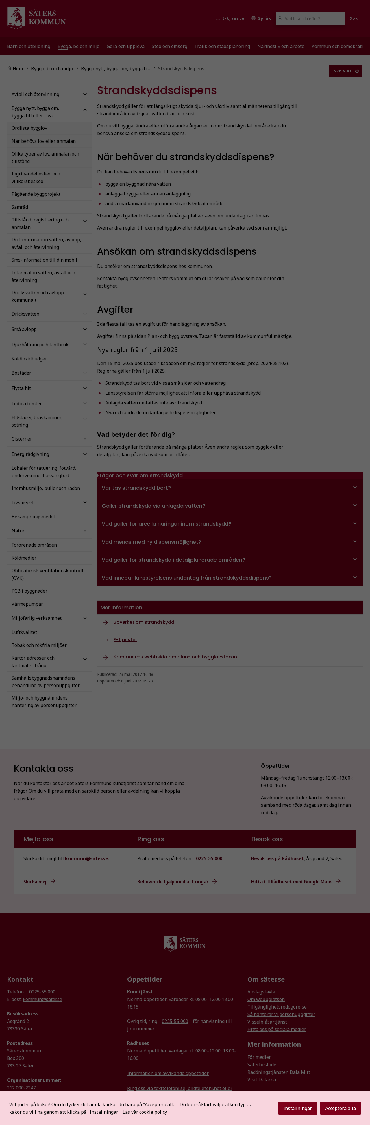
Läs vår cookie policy (145, 1112)
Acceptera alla (340, 1108)
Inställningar (297, 1108)
